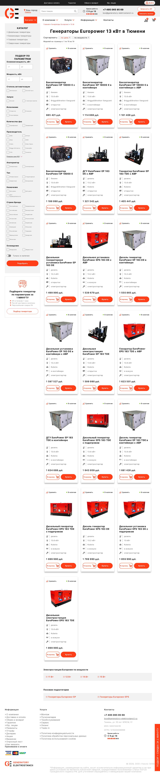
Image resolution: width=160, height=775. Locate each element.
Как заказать (13, 744)
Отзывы (10, 731)
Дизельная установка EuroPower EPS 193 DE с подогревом (133, 529)
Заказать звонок (146, 14)
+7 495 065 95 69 (113, 9)
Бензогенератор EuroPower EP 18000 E (59, 172)
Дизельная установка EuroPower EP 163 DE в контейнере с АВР (59, 351)
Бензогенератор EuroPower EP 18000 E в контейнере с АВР (133, 85)
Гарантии (72, 3)
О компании (49, 20)
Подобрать (22, 263)
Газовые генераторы (18, 39)
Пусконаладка (48, 717)
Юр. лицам (111, 3)
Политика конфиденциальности (57, 733)
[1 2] (97, 65)
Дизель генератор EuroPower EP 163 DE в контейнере (133, 260)
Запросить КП (146, 9)
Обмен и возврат (91, 3)
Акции (9, 736)
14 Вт (85, 677)
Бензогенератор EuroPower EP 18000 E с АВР (60, 85)
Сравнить (52, 48)
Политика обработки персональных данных (63, 736)
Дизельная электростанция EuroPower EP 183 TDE (96, 351)
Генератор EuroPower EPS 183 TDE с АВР (132, 350)
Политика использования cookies (58, 739)
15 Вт (102, 677)
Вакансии (11, 739)
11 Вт (51, 677)
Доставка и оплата (52, 3)
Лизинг (45, 725)
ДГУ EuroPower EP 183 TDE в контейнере (59, 439)
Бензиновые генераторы (19, 36)
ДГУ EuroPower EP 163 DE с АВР (96, 172)
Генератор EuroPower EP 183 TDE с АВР (134, 172)
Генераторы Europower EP (62, 697)
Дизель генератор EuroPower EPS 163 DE (96, 527)
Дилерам (11, 734)
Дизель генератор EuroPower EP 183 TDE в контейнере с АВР (133, 440)
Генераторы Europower (60, 24)
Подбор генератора (22, 311)
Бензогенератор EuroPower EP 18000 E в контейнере (97, 85)
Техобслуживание (50, 720)
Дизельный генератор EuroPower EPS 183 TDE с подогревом (97, 440)
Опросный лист (14, 742)
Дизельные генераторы (19, 32)
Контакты (109, 20)
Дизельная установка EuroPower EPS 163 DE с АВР (97, 260)
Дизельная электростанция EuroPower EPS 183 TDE (60, 618)
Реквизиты (11, 728)
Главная (46, 24)
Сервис (45, 723)
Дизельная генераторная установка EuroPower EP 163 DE (61, 261)
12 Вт (68, 677)
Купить (68, 122)
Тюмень (28, 12)
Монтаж (45, 714)
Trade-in (45, 728)
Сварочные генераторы (19, 43)
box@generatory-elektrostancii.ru (118, 13)
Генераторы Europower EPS (114, 697)
